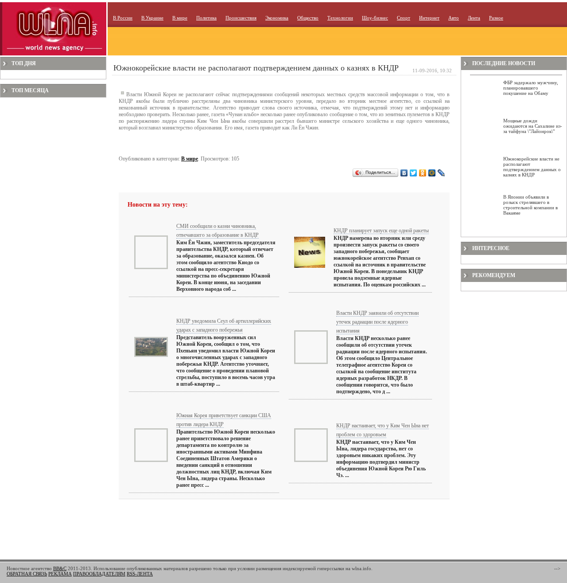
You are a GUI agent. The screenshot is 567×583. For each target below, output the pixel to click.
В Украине (152, 17)
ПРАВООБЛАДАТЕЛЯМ (99, 573)
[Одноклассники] (422, 173)
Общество (307, 17)
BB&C (59, 568)
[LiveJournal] (441, 173)
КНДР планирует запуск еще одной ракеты (381, 230)
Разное (496, 17)
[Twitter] (413, 173)
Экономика (276, 17)
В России (122, 17)
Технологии (340, 17)
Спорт (403, 17)
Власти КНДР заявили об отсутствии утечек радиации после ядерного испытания (377, 322)
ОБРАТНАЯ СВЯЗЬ (27, 573)
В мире (179, 17)
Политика (206, 17)
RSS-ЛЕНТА (140, 573)
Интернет (429, 17)
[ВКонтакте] (404, 173)
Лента (474, 17)
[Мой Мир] (432, 173)
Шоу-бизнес (375, 17)
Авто (453, 17)
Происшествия (240, 17)
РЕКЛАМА (60, 573)
